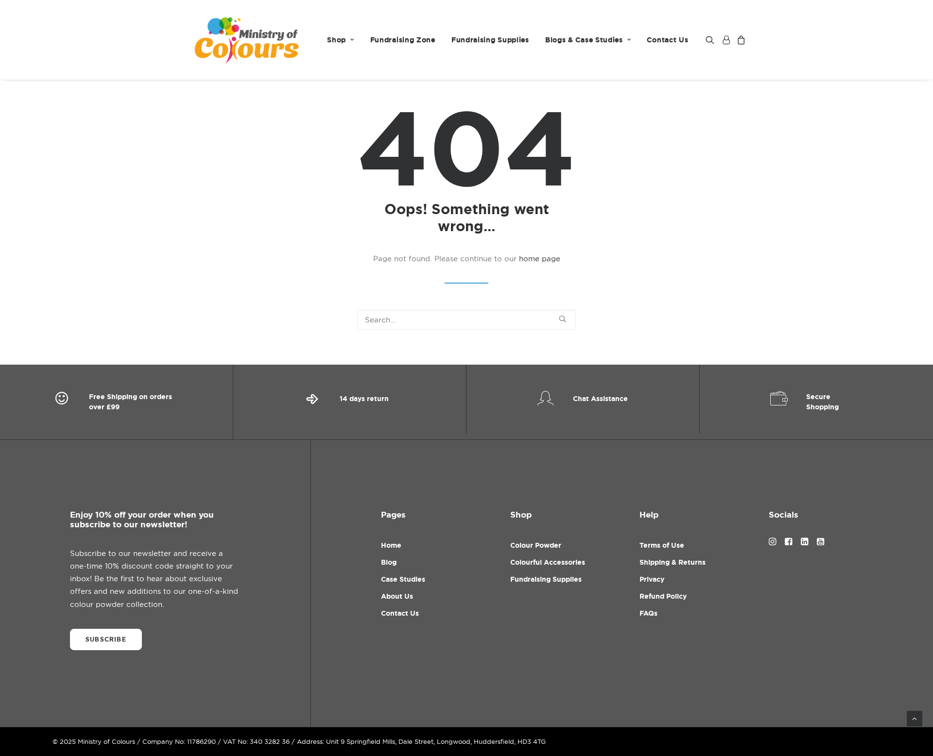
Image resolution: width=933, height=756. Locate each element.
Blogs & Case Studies (584, 39)
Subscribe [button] (106, 639)
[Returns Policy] (349, 402)
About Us (397, 596)
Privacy (651, 579)
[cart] (739, 40)
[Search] (466, 320)
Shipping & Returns (672, 562)
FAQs (648, 613)
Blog (389, 562)
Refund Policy (663, 596)
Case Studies (403, 579)
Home (391, 545)
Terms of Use (661, 545)
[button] (712, 40)
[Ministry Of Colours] (247, 40)
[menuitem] (340, 40)
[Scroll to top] (914, 717)
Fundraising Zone (402, 39)
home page (539, 258)
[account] (725, 40)
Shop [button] (336, 39)
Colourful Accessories (547, 562)
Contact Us (667, 39)
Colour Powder (535, 545)
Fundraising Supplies (490, 39)
